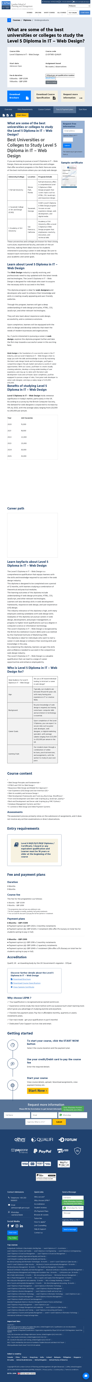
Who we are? (39, 1197)
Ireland (49, 1357)
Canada (10, 1357)
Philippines (67, 1357)
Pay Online (73, 13)
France (24, 1357)
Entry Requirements (25, 109)
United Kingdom (41, 1360)
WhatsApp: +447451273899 (17, 1214)
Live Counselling (40, 1225)
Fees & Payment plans (64, 109)
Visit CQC (44, 1337)
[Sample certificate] (12, 115)
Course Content (44, 109)
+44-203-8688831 (67, 2)
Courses (16, 20)
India (42, 1357)
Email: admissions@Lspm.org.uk (20, 1206)
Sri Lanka (10, 1360)
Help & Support (40, 1229)
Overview (8, 109)
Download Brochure (22, 979)
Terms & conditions (71, 1369)
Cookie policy (59, 1369)
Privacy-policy (47, 1369)
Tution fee (38, 1218)
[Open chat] (86, 1376)
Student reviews (40, 1207)
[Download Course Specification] (8, 115)
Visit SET (48, 1340)
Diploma (38, 13)
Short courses (49, 13)
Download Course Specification (27, 983)
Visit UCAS (58, 1334)
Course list (10, 1325)
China (17, 1357)
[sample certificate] (69, 176)
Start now (85, 13)
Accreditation (39, 1204)
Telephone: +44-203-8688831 (19, 1199)
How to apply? (40, 1222)
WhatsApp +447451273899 (51, 2)
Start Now (83, 109)
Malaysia (57, 1357)
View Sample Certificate (23, 987)
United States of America (58, 1360)
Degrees (29, 13)
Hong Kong (33, 1357)
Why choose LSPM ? (42, 1200)
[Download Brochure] (4, 115)
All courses (61, 13)
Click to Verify (51, 82)
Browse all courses (41, 1214)
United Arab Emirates (24, 1360)
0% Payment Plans (41, 1211)
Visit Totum (60, 1342)
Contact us (38, 1232)
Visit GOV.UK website (33, 1345)
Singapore (77, 1357)
